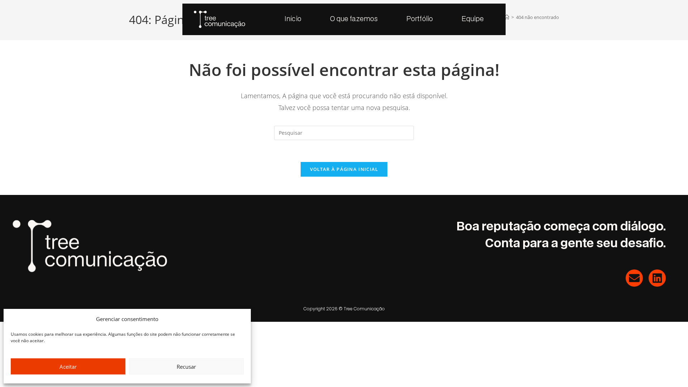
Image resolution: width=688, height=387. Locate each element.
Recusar (186, 366)
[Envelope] (634, 278)
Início (293, 19)
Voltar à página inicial (344, 169)
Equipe (473, 19)
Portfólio (419, 19)
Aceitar (68, 366)
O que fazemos (354, 19)
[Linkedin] (657, 278)
